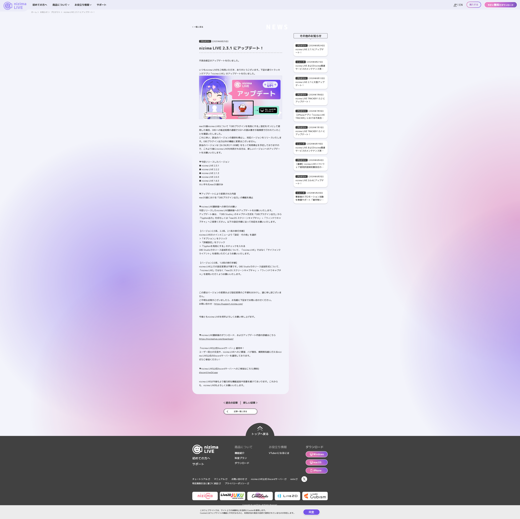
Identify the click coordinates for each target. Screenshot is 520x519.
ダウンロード (242, 463)
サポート (101, 4)
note (292, 479)
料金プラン (241, 458)
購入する (473, 4)
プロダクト (55, 12)
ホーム (34, 12)
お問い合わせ (237, 479)
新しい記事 (249, 402)
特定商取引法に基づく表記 (205, 483)
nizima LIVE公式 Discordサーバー (267, 479)
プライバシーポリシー (235, 483)
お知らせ (44, 12)
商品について (60, 4)
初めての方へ (39, 4)
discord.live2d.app (208, 372)
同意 (311, 512)
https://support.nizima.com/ (228, 303)
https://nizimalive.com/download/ (216, 338)
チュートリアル (199, 479)
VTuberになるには (279, 453)
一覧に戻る (198, 27)
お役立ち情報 (82, 4)
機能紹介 (239, 453)
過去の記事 (232, 402)
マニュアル (219, 479)
